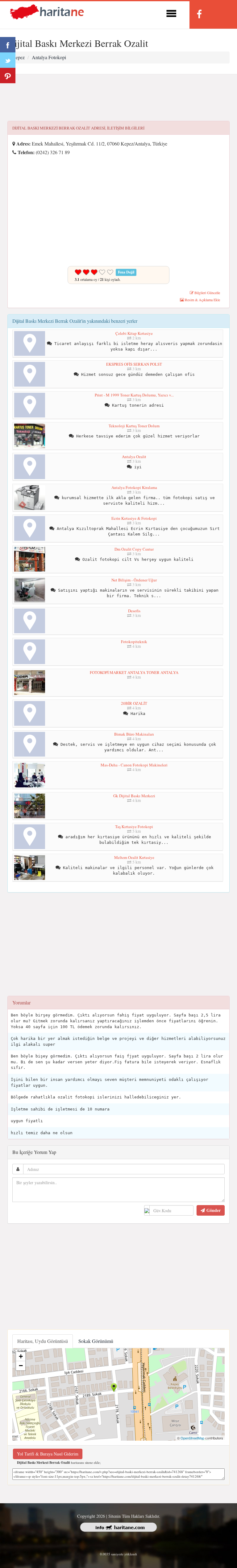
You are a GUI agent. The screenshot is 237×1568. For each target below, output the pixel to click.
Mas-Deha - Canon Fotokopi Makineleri (134, 765)
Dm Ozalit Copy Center (134, 549)
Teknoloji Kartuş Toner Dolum (134, 426)
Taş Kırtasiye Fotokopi (134, 826)
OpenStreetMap (192, 1437)
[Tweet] (7, 60)
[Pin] (7, 75)
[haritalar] (47, 11)
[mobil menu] (171, 12)
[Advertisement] (118, 97)
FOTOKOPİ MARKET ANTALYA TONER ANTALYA (134, 672)
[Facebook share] (7, 44)
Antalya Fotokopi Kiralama (134, 487)
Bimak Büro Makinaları (134, 734)
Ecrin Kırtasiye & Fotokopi (134, 518)
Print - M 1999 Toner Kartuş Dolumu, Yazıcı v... (134, 395)
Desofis (134, 611)
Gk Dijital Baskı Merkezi (134, 795)
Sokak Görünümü (95, 1341)
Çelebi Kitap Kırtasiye (134, 333)
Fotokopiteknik (134, 641)
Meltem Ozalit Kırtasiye (134, 857)
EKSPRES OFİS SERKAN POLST (134, 364)
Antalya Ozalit (134, 456)
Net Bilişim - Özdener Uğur (134, 580)
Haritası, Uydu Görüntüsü (42, 1341)
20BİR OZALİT (134, 703)
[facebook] (199, 14)
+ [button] (21, 1356)
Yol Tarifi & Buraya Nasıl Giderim (47, 1454)
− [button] (21, 1365)
